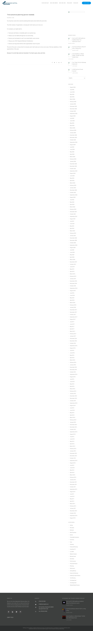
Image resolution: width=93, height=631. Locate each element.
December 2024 (73, 135)
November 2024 (73, 137)
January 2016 (73, 364)
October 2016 (73, 343)
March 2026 (72, 99)
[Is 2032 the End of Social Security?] (70, 70)
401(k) (71, 525)
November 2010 (73, 510)
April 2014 (72, 415)
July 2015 (72, 379)
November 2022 (73, 190)
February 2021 (73, 233)
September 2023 (73, 171)
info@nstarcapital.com (44, 604)
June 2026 (72, 92)
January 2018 (73, 307)
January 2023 (73, 187)
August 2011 (73, 491)
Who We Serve (54, 2)
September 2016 (73, 345)
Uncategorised (73, 580)
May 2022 (72, 202)
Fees (71, 542)
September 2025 (73, 113)
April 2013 (72, 443)
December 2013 (73, 424)
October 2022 (73, 192)
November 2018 (73, 283)
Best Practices (73, 532)
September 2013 (73, 431)
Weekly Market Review (75, 585)
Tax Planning (73, 577)
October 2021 (73, 214)
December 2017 (73, 309)
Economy (72, 539)
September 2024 (73, 142)
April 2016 (72, 357)
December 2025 (73, 106)
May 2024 (72, 151)
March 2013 (72, 446)
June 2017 (72, 324)
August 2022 (73, 197)
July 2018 (72, 293)
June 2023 (72, 175)
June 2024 (72, 149)
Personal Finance (73, 563)
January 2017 (73, 336)
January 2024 (73, 161)
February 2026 (73, 101)
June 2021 (72, 223)
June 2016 (72, 352)
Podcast (75, 2)
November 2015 (73, 369)
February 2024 (73, 159)
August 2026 (73, 87)
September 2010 (73, 515)
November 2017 (73, 312)
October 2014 (73, 400)
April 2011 (72, 501)
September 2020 (73, 245)
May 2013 (72, 441)
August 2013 (73, 434)
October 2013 (73, 429)
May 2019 (72, 269)
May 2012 (72, 470)
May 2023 (72, 178)
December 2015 (73, 367)
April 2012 (72, 472)
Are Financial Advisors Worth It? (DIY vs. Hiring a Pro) (79, 47)
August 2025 (73, 116)
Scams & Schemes (74, 573)
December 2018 (73, 281)
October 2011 (73, 486)
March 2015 (72, 388)
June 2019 (72, 266)
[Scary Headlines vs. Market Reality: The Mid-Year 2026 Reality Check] (70, 55)
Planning (72, 566)
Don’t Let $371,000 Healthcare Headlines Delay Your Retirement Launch (78, 40)
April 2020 (72, 257)
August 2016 (73, 348)
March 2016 (72, 360)
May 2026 (72, 94)
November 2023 (73, 166)
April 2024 (72, 154)
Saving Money (73, 570)
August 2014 (73, 405)
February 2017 (73, 333)
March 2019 (72, 273)
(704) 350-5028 (42, 601)
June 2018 (72, 295)
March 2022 (72, 206)
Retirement (72, 568)
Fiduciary (69, 2)
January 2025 (73, 132)
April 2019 (72, 271)
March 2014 (72, 417)
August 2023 (73, 173)
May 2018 (72, 297)
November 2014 (73, 398)
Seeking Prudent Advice (75, 575)
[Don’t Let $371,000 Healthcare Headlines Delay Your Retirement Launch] (70, 39)
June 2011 (72, 496)
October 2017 (73, 314)
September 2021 (73, 216)
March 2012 (72, 474)
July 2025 (72, 118)
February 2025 (73, 130)
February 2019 (73, 276)
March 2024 (72, 156)
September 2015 (73, 374)
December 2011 (73, 482)
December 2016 (73, 338)
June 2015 (72, 381)
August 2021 (73, 218)
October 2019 (73, 264)
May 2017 (72, 326)
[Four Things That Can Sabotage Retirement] (70, 63)
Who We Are (62, 2)
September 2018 (73, 288)
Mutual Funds (73, 556)
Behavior (72, 530)
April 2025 (72, 125)
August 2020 (73, 247)
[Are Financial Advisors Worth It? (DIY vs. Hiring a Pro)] (70, 48)
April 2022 (72, 204)
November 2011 (73, 484)
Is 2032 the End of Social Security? (77, 70)
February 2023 (73, 185)
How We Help (45, 2)
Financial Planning (74, 546)
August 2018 (73, 290)
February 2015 (73, 391)
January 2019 (73, 278)
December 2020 (73, 238)
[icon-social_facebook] (9, 611)
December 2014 (73, 395)
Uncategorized (73, 582)
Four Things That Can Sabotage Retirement (79, 63)
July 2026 (72, 89)
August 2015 (73, 376)
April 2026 (72, 96)
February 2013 (73, 448)
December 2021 (73, 211)
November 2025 (73, 108)
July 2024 (72, 147)
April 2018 (72, 300)
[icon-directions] (21, 611)
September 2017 (73, 317)
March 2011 (72, 503)
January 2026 (73, 104)
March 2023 (72, 183)
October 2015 (73, 372)
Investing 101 (73, 549)
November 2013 (73, 427)
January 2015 (73, 393)
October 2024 (73, 139)
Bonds (71, 534)
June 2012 (72, 467)
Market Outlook (73, 554)
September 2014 (73, 403)
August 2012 (73, 462)
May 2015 (72, 384)
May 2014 (72, 412)
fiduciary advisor (24, 601)
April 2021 (72, 228)
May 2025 (72, 123)
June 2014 (72, 410)
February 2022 (73, 209)
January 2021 (73, 235)
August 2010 (73, 518)
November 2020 (73, 240)
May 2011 (72, 498)
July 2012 (72, 465)
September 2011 (73, 489)
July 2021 (72, 221)
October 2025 (73, 111)
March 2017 (72, 331)
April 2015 (72, 386)
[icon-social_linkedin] (13, 611)
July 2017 (72, 321)
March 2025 (72, 127)
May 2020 (72, 254)
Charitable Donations (74, 537)
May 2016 (72, 355)
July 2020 (72, 250)
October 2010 (73, 513)
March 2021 (72, 230)
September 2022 (73, 194)
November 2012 (73, 455)
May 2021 (72, 226)
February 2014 (73, 419)
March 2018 (72, 302)
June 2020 (72, 252)
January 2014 (73, 422)
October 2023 (73, 168)
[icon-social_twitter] (17, 611)
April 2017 (72, 328)
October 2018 (73, 285)
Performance (73, 561)
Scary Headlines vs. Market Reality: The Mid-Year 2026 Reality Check (78, 55)
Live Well (72, 551)
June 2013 (72, 439)
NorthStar (72, 558)
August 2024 (73, 144)
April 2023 (72, 180)
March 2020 (72, 259)
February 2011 (73, 506)
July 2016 (72, 350)
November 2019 (73, 261)
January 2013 (73, 451)
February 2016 (73, 362)
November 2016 (73, 340)
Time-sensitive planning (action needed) (20, 15)
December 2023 (73, 163)
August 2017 (73, 319)
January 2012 (73, 479)
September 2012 (73, 460)
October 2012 (73, 458)
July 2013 (72, 436)
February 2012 (73, 477)
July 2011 (72, 494)
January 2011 (73, 508)
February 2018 (73, 305)
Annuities (72, 527)
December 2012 (73, 453)
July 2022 (72, 199)
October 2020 (73, 242)
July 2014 (72, 407)
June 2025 (72, 120)
